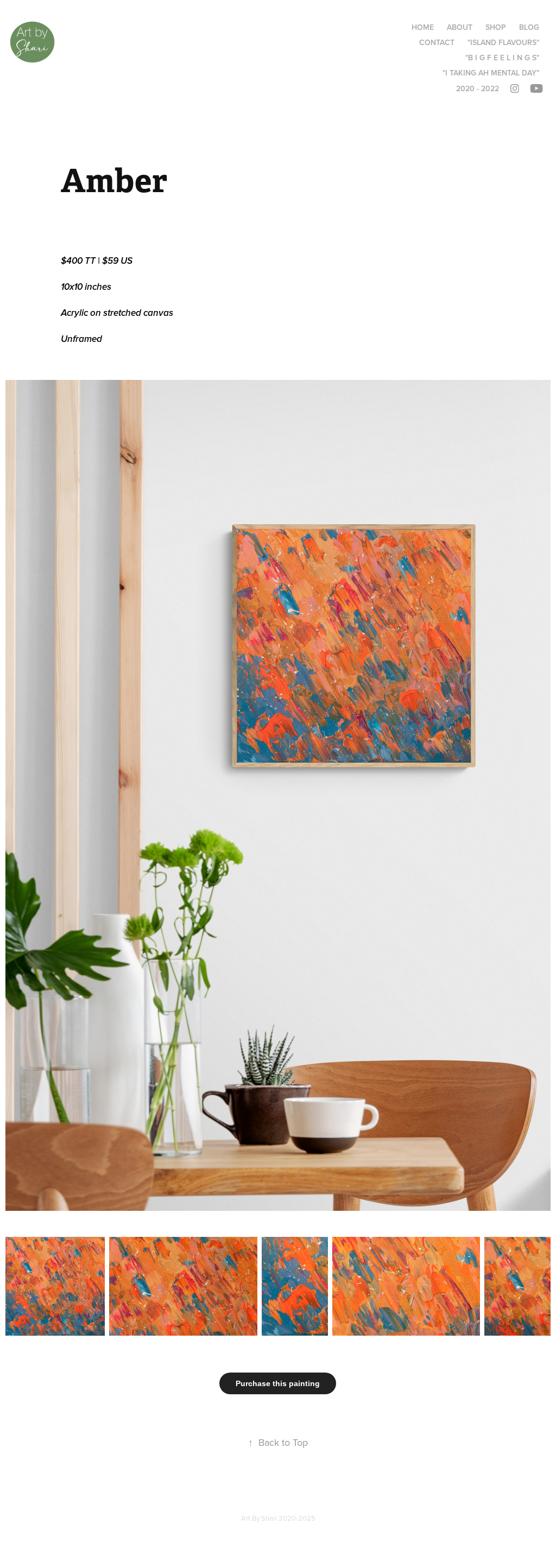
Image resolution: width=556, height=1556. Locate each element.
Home (423, 27)
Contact (436, 42)
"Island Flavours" (503, 42)
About (459, 27)
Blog (529, 27)
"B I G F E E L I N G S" (502, 57)
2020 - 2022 (477, 88)
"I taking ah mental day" (491, 72)
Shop (495, 27)
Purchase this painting (278, 1383)
